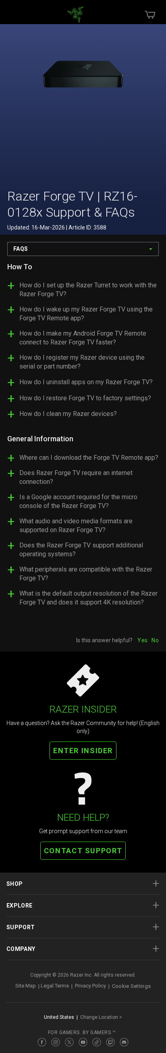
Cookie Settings (131, 986)
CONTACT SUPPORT (83, 850)
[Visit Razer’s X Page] (69, 1042)
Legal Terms (55, 986)
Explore (19, 905)
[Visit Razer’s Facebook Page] (42, 1042)
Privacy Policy (90, 986)
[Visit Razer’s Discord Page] (124, 1042)
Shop (14, 884)
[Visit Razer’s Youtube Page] (83, 1042)
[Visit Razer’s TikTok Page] (97, 1042)
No (155, 640)
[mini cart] (150, 14)
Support (20, 927)
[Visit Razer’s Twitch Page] (110, 1042)
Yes (142, 640)
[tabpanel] (83, 437)
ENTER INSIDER (83, 750)
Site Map (25, 986)
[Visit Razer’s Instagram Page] (55, 1042)
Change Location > (101, 1017)
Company (20, 949)
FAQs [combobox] (20, 249)
